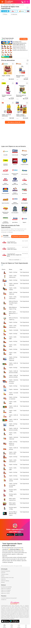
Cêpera (13, 4)
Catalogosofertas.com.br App (7, 577)
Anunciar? (3, 572)
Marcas (2, 575)
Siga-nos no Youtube (5, 591)
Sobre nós (3, 579)
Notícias (3, 582)
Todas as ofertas (7, 4)
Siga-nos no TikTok (5, 593)
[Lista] (25, 2)
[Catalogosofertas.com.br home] (9, 1)
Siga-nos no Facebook (6, 588)
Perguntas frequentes (5, 571)
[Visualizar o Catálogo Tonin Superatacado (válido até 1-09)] (6, 49)
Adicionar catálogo (5, 580)
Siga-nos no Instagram (6, 590)
